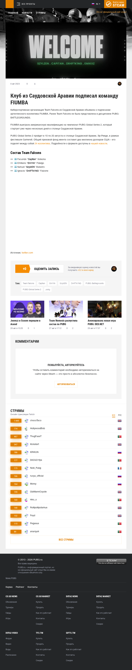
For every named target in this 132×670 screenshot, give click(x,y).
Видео (8, 644)
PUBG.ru (22, 567)
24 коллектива (42, 144)
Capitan (42, 283)
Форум (9, 638)
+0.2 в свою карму (86, 270)
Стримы (41, 12)
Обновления (11, 602)
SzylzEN (63, 283)
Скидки (39, 624)
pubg (48, 289)
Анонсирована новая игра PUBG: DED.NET (102, 322)
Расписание (11, 655)
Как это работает (43, 613)
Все (113, 415)
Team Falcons (28, 283)
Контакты (33, 587)
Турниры (9, 607)
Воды (8, 649)
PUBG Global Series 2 (32, 289)
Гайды (8, 613)
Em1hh (52, 283)
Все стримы (66, 539)
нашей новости (99, 144)
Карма (9, 587)
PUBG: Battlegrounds (95, 283)
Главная (13, 12)
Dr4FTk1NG (76, 283)
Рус (120, 415)
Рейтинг (20, 587)
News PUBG (11, 578)
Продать (40, 607)
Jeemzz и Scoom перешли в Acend (25, 322)
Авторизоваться (66, 384)
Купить (39, 602)
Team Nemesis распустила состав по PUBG (63, 322)
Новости (27, 12)
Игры (8, 618)
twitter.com (27, 253)
